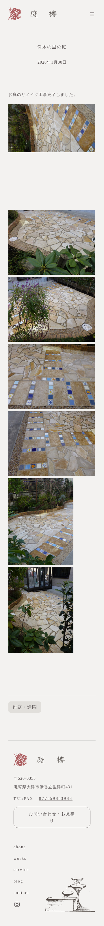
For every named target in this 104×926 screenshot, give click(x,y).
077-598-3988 (56, 798)
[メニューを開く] (92, 14)
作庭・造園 (24, 707)
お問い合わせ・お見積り (52, 817)
